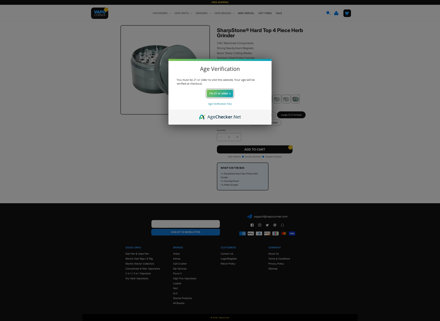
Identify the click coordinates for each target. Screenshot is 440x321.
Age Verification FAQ (220, 103)
